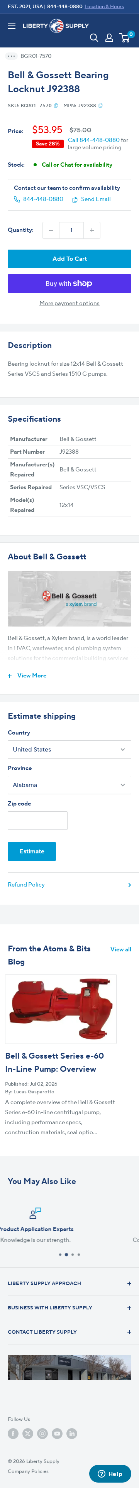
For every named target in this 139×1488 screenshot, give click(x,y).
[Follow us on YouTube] (57, 1433)
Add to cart (70, 259)
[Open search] (94, 38)
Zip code (19, 803)
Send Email (96, 199)
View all (120, 949)
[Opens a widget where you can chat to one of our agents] (110, 1474)
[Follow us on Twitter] (27, 1433)
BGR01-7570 (35, 56)
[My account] (109, 38)
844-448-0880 (65, 6)
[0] (125, 37)
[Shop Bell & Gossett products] (69, 599)
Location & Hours (104, 6)
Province (20, 768)
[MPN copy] (100, 105)
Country (19, 732)
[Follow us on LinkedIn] (71, 1433)
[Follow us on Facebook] (13, 1433)
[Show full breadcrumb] (13, 56)
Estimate (31, 851)
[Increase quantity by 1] (92, 230)
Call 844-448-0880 (94, 140)
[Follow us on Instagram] (42, 1433)
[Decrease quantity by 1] (51, 230)
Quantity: (21, 230)
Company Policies (28, 1471)
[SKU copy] (56, 105)
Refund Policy (26, 884)
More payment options (69, 303)
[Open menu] (11, 26)
